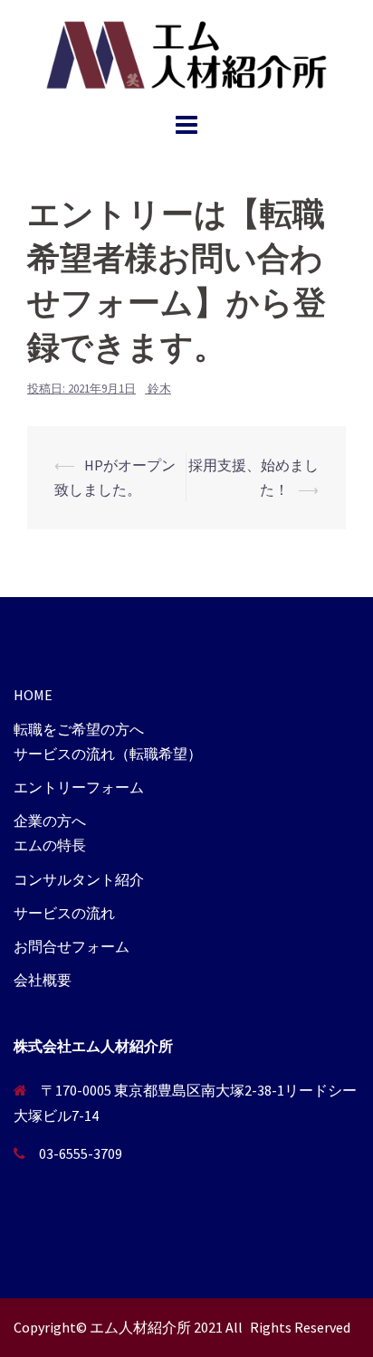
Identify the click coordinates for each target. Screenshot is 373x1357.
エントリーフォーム (79, 787)
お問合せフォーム (71, 946)
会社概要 (43, 980)
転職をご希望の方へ (79, 729)
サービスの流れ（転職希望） (108, 754)
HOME (33, 695)
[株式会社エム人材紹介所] (186, 52)
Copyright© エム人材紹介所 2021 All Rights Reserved (182, 1327)
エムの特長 (50, 845)
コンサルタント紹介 (79, 879)
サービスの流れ (64, 913)
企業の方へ (50, 820)
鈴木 (159, 388)
